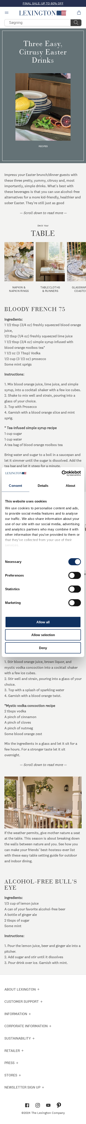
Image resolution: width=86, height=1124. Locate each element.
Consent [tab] (15, 485)
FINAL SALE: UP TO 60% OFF (43, 3)
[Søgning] (76, 22)
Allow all (43, 622)
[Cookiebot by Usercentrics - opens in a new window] (62, 473)
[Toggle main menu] (7, 13)
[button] (43, 13)
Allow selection (43, 635)
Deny (43, 648)
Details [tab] (43, 485)
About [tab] (70, 485)
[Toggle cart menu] (79, 13)
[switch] (74, 575)
